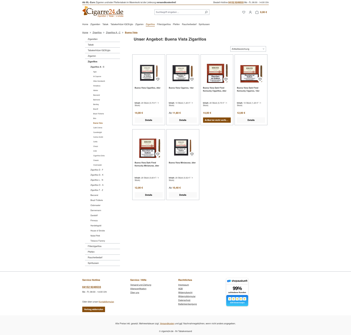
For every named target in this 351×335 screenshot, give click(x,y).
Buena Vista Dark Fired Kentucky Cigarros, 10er (248, 89)
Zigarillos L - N (96, 179)
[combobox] (179, 12)
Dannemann (95, 210)
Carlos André (98, 137)
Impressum (183, 284)
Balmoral (96, 99)
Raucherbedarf (95, 257)
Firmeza (94, 220)
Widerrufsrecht (185, 292)
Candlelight (97, 132)
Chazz (95, 146)
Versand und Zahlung (140, 284)
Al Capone (97, 76)
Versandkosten (167, 323)
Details (148, 120)
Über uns (134, 292)
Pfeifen (91, 251)
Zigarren (92, 55)
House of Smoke (97, 230)
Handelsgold (95, 225)
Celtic (95, 141)
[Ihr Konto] (250, 12)
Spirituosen (93, 263)
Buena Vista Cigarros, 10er (181, 87)
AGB (180, 288)
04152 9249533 (236, 2)
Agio (95, 71)
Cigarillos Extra (99, 155)
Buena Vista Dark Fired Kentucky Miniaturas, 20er (147, 164)
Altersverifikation (138, 288)
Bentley (96, 104)
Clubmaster (97, 165)
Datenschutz (184, 300)
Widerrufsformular (187, 296)
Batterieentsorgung (187, 304)
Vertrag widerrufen (93, 309)
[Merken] (158, 79)
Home (85, 32)
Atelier (95, 90)
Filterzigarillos (94, 246)
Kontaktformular (106, 301)
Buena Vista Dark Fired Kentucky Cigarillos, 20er (214, 89)
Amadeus (96, 85)
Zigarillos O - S (96, 185)
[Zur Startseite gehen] (102, 11)
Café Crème (97, 127)
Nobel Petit (95, 235)
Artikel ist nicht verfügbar (218, 120)
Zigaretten (93, 39)
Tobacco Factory (97, 240)
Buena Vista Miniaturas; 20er (182, 162)
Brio (94, 118)
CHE (95, 151)
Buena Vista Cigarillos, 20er (147, 87)
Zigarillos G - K (96, 174)
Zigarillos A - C (97, 66)
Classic (96, 160)
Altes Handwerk (99, 81)
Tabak (91, 44)
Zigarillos (92, 61)
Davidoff (93, 215)
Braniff (95, 109)
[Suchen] (206, 12)
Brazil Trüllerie (98, 113)
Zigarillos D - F (96, 169)
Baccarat (96, 95)
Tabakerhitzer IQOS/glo (99, 50)
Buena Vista (98, 123)
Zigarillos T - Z (96, 190)
